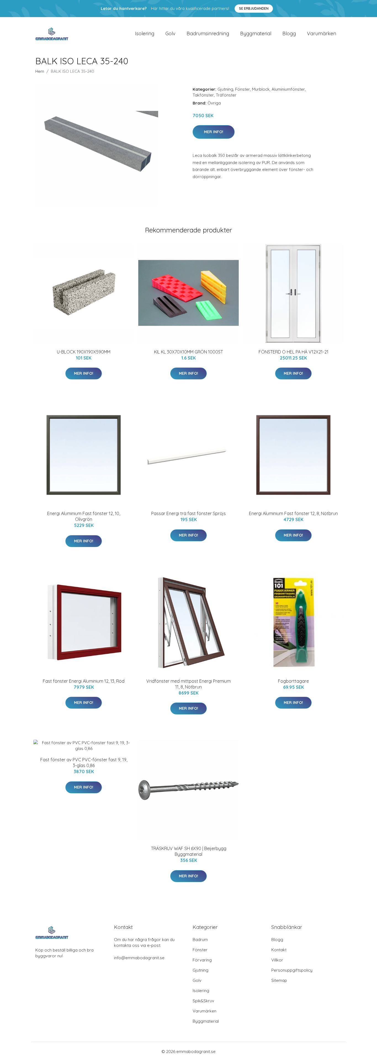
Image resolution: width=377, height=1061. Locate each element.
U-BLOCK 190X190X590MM (83, 352)
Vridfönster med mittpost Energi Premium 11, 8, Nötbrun (188, 684)
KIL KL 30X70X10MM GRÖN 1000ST (188, 352)
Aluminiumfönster (288, 89)
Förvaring (202, 960)
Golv (170, 33)
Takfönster (203, 95)
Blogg (289, 33)
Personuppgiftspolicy (291, 970)
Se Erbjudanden (254, 8)
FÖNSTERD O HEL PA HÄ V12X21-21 (293, 352)
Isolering (144, 33)
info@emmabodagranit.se (139, 957)
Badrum (200, 939)
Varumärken (321, 33)
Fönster (242, 89)
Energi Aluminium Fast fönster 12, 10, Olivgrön (83, 516)
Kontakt (278, 949)
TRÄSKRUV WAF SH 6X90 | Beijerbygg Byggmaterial (188, 851)
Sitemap (279, 980)
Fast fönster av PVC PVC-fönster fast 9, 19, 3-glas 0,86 (83, 762)
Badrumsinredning (208, 33)
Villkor (277, 960)
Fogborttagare (293, 681)
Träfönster (226, 95)
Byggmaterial (255, 33)
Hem (39, 71)
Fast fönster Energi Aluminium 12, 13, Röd (83, 681)
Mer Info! (213, 131)
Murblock (261, 89)
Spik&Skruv (203, 1000)
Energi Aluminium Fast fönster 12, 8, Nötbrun (293, 513)
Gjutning (225, 89)
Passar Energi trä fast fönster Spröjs (188, 513)
